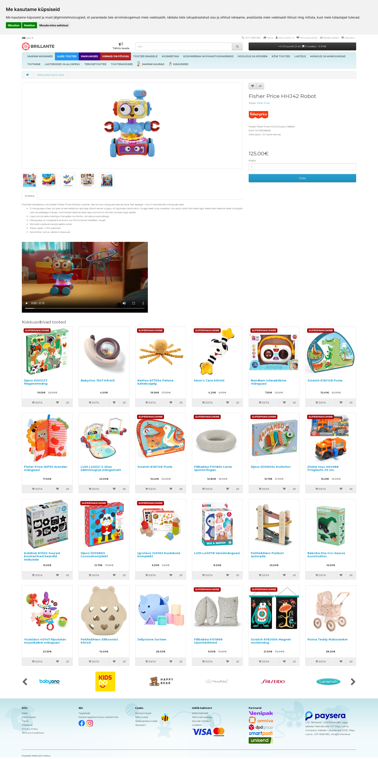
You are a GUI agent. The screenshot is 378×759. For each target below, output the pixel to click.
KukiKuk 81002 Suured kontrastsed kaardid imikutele (42, 556)
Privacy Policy (30, 728)
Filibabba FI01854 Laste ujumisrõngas (213, 468)
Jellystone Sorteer (152, 639)
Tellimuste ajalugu (202, 717)
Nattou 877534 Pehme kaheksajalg (155, 382)
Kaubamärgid (143, 713)
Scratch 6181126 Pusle (154, 467)
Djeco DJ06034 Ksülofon (270, 467)
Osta (302, 178)
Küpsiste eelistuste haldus (36, 755)
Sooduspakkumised (146, 720)
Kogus (252, 160)
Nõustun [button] (13, 25)
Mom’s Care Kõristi (209, 380)
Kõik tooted (141, 717)
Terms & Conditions (33, 732)
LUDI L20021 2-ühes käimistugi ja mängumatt (101, 468)
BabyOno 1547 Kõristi (98, 380)
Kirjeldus (29, 195)
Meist (25, 713)
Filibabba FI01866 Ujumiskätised (208, 641)
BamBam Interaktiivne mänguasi (268, 382)
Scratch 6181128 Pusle (325, 380)
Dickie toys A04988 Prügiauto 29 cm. (323, 468)
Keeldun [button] (29, 25)
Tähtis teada (29, 717)
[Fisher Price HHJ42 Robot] (132, 126)
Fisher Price (263, 102)
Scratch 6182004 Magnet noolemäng (271, 641)
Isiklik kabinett (200, 713)
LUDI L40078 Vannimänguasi (217, 553)
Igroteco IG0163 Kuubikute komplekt (158, 554)
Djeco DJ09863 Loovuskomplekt (94, 554)
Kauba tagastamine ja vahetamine (98, 717)
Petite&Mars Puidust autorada (267, 554)
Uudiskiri (197, 724)
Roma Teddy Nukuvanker (328, 639)
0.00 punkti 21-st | (303, 46)
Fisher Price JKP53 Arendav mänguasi (45, 468)
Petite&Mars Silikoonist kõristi (99, 641)
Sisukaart (140, 724)
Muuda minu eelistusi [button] (53, 25)
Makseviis (27, 724)
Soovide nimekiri (201, 720)
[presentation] (25, 682)
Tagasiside (84, 713)
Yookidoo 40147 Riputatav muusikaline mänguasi (45, 641)
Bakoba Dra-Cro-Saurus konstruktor (326, 554)
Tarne (25, 720)
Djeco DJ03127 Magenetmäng (35, 382)
